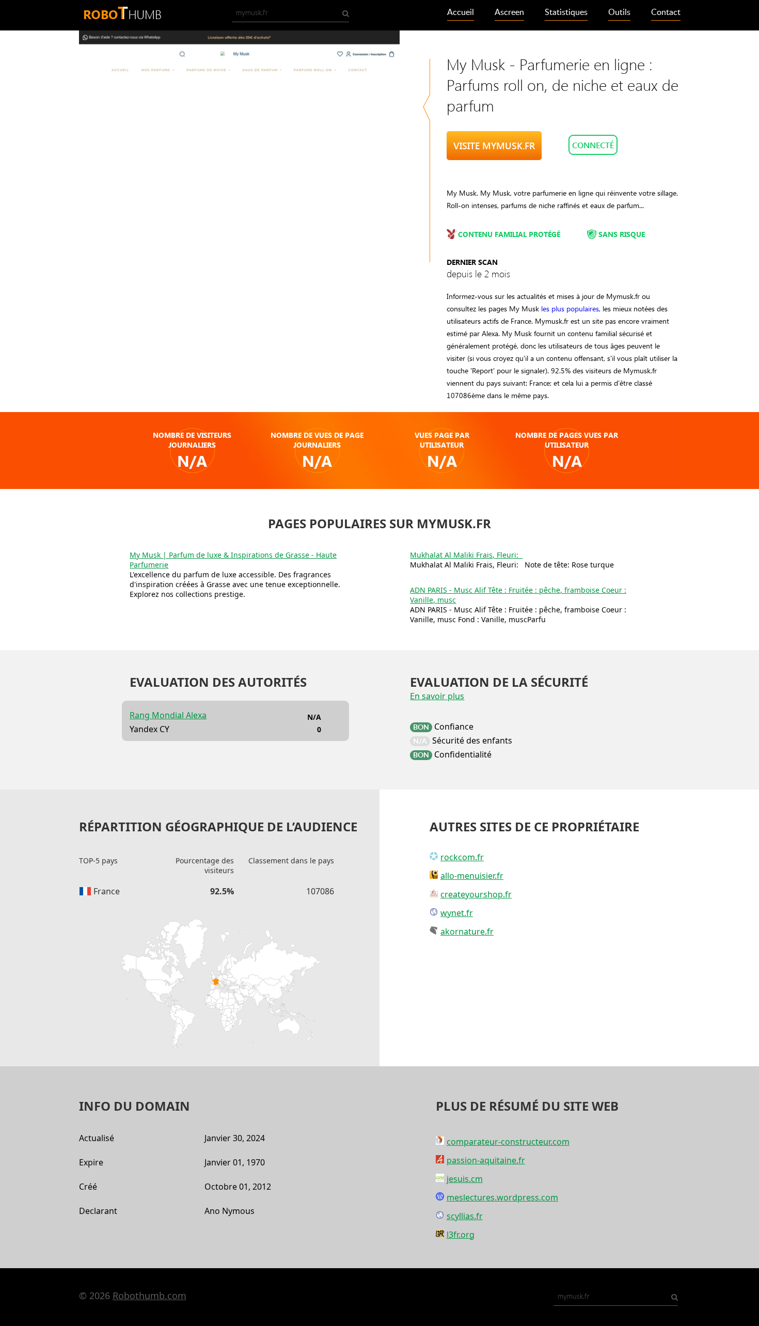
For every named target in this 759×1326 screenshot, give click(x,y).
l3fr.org (461, 1234)
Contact (666, 12)
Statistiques (566, 12)
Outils (619, 12)
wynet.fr (456, 913)
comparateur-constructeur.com (508, 1141)
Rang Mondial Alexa (168, 715)
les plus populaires (570, 308)
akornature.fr (467, 931)
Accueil (460, 12)
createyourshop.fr (476, 894)
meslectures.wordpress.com (502, 1197)
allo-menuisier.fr (471, 875)
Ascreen (509, 12)
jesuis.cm (465, 1179)
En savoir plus (437, 696)
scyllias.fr (465, 1216)
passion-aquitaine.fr (486, 1160)
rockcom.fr (462, 857)
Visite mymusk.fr (494, 145)
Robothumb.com (149, 1295)
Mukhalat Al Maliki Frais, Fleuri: (466, 555)
